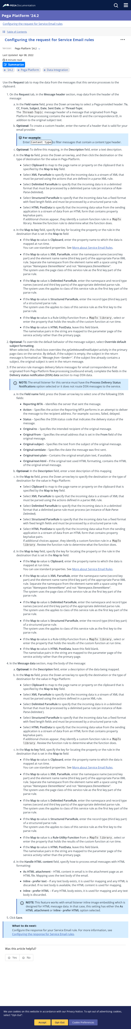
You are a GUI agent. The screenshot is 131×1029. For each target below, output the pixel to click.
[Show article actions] (122, 39)
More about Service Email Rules (92, 248)
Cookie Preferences (83, 1022)
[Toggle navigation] (125, 5)
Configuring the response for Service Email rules (43, 934)
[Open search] (115, 5)
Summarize (16, 64)
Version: (7, 48)
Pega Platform (30, 70)
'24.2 (10, 70)
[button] (65, 31)
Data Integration (57, 70)
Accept (42, 1022)
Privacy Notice (75, 1011)
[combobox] (27, 48)
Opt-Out (60, 1022)
